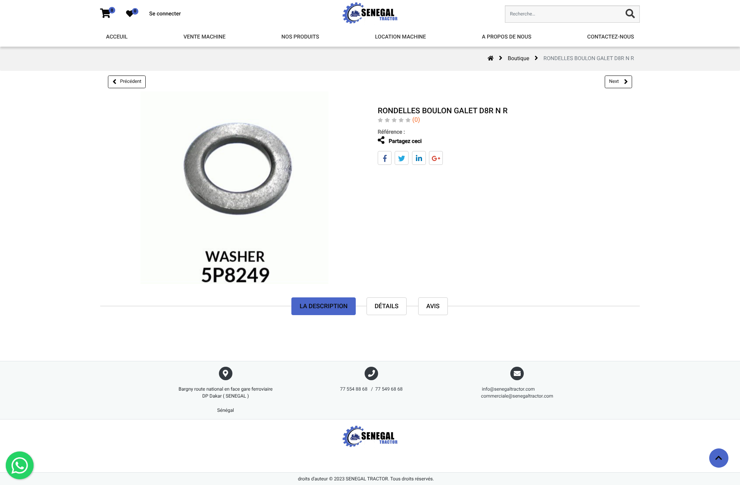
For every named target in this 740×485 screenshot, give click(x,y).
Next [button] (614, 81)
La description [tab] (323, 306)
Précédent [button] (130, 81)
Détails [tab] (387, 306)
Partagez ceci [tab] (404, 141)
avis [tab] (433, 306)
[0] (105, 13)
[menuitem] (116, 37)
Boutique (519, 58)
